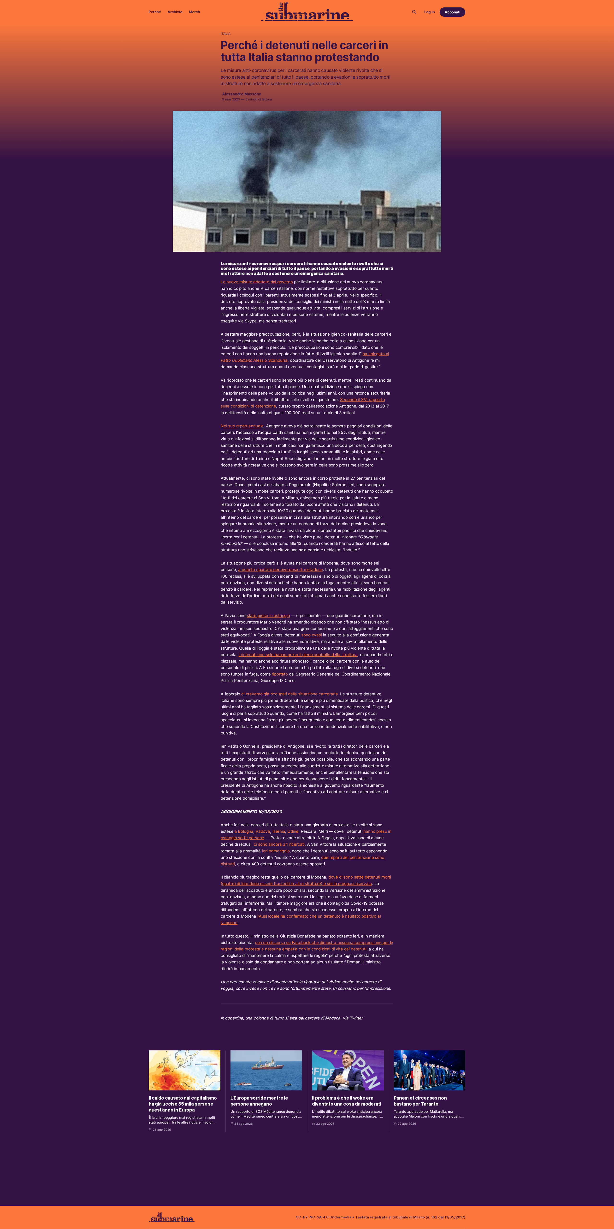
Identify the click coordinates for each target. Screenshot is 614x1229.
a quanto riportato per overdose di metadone (280, 569)
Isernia (278, 831)
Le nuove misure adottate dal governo (257, 282)
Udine (292, 831)
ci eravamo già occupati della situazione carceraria (289, 694)
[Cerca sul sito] (414, 12)
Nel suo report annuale (242, 426)
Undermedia (340, 1217)
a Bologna (244, 831)
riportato (280, 674)
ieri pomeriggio (275, 851)
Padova (263, 831)
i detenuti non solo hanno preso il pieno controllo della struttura (298, 654)
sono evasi (311, 635)
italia (225, 33)
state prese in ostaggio (268, 615)
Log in (429, 12)
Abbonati (452, 12)
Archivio (175, 12)
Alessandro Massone (241, 94)
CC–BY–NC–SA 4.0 (312, 1217)
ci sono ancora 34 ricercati (279, 844)
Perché (155, 12)
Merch (194, 12)
